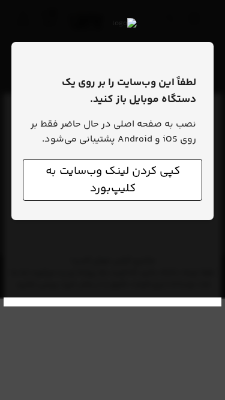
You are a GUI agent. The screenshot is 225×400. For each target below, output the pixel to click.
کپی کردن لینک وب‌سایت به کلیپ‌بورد (113, 180)
